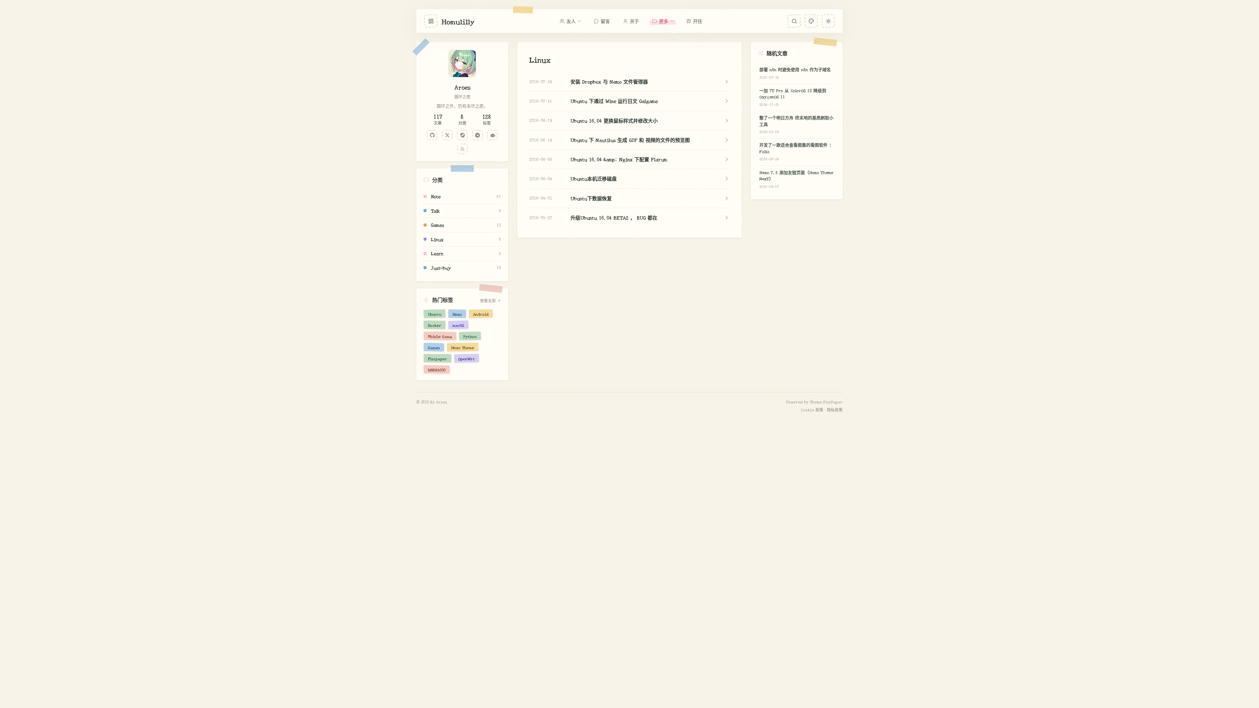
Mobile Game (440, 336)
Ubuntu (434, 314)
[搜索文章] (794, 21)
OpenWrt (466, 358)
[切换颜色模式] (828, 21)
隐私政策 (835, 409)
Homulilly (457, 21)
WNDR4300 (437, 369)
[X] (447, 135)
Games (434, 347)
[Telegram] (477, 135)
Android (481, 313)
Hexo (457, 314)
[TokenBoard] (492, 135)
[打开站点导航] (431, 21)
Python (470, 336)
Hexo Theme (462, 347)
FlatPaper (833, 401)
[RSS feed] (462, 148)
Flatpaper (437, 358)
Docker (434, 325)
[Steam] (462, 135)
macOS (458, 325)
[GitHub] (432, 135)
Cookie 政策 (812, 409)
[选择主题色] (811, 21)
